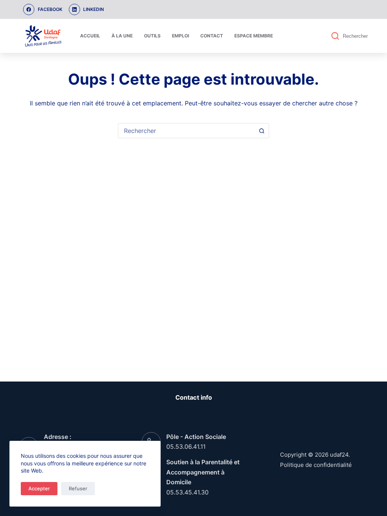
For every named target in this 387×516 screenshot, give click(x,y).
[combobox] (186, 130)
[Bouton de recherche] (261, 131)
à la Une (122, 36)
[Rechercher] (335, 36)
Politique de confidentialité (316, 464)
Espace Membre (253, 36)
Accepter (39, 488)
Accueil (90, 36)
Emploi (180, 36)
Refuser (78, 488)
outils (152, 36)
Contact (211, 36)
